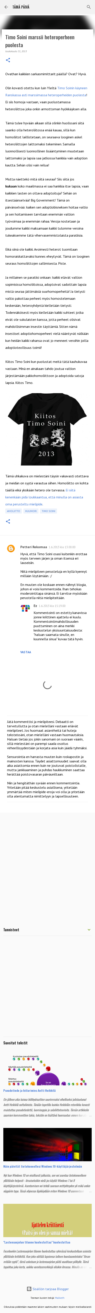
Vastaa (25, 652)
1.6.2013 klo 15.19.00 (52, 606)
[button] (8, 60)
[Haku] (88, 7)
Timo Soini (48, 511)
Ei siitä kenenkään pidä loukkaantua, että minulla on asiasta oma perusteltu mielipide (44, 497)
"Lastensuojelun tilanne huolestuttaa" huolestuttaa (36, 1242)
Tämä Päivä (20, 7)
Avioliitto (13, 511)
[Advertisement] (47, 866)
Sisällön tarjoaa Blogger (50, 1289)
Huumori (31, 511)
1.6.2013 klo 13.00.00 (62, 547)
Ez (35, 605)
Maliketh (60, 1297)
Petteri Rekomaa (33, 547)
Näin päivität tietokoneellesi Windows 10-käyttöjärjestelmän (42, 1166)
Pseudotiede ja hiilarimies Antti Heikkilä (29, 1090)
